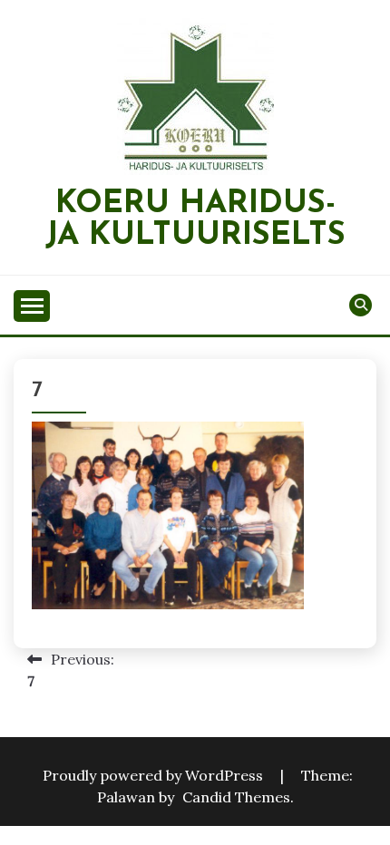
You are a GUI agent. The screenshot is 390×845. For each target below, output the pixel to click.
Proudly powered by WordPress (155, 775)
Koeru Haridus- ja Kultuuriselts (195, 220)
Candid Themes (236, 797)
